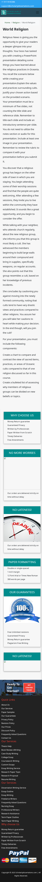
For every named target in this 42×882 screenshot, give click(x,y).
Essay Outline (7, 791)
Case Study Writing (9, 753)
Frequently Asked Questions (13, 734)
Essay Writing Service (10, 768)
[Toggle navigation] (37, 12)
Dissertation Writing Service (13, 787)
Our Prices (6, 727)
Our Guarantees (8, 716)
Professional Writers (10, 810)
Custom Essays (8, 764)
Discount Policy (8, 730)
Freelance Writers (9, 799)
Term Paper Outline (10, 817)
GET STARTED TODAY (29, 687)
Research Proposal (9, 775)
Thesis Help (6, 746)
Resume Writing (8, 779)
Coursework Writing (10, 761)
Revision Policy (7, 723)
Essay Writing (7, 795)
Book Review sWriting (11, 750)
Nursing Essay (7, 806)
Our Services (7, 708)
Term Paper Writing (10, 821)
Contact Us (6, 738)
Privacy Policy (7, 719)
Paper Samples (8, 712)
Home (7, 22)
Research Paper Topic (10, 772)
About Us (5, 705)
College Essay (7, 757)
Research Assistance (10, 813)
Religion (16, 22)
